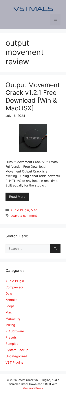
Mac (34, 210)
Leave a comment (23, 215)
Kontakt (11, 300)
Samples (12, 344)
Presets (11, 337)
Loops (10, 306)
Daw (9, 293)
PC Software (15, 331)
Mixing (10, 325)
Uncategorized (16, 356)
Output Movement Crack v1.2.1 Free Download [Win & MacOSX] (33, 96)
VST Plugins (14, 362)
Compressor (14, 287)
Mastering (13, 318)
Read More (17, 196)
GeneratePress (33, 388)
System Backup (17, 350)
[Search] (55, 248)
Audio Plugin (19, 210)
